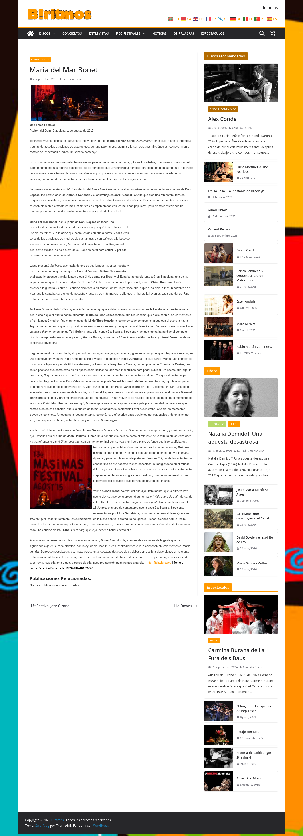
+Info (148, 562)
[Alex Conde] (241, 83)
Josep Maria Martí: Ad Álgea (252, 492)
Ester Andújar (246, 301)
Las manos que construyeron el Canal (252, 515)
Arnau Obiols (217, 210)
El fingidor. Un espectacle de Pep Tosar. (255, 708)
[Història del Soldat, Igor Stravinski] (218, 758)
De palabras (184, 33)
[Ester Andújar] (218, 305)
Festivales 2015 (40, 59)
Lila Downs (183, 605)
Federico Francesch (75, 79)
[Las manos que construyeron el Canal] (218, 519)
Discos (44, 33)
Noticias (159, 33)
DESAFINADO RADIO (79, 568)
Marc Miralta (246, 324)
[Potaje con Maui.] (218, 735)
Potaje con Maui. (248, 732)
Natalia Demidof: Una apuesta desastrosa (235, 437)
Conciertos (72, 33)
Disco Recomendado (223, 109)
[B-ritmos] (30, 33)
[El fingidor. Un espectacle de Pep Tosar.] (218, 711)
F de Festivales (128, 33)
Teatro (214, 640)
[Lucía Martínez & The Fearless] (218, 172)
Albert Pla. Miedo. (249, 778)
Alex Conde (222, 118)
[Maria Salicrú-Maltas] (218, 566)
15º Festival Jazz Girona (49, 605)
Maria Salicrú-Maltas (251, 563)
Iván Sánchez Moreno (250, 450)
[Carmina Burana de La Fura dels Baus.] (241, 614)
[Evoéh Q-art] (218, 253)
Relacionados (162, 562)
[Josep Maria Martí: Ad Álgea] (218, 495)
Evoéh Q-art (245, 250)
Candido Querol (242, 128)
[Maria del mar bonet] (69, 87)
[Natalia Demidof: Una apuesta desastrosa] (241, 397)
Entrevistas (99, 33)
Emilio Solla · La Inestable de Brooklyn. (236, 191)
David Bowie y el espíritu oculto (254, 539)
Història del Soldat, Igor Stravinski (253, 755)
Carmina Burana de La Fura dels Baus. (236, 654)
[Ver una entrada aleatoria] (272, 33)
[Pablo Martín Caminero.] (218, 350)
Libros (234, 424)
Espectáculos (212, 33)
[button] (52, 33)
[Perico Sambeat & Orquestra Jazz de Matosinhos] (218, 279)
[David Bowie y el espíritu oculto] (218, 543)
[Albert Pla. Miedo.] (218, 781)
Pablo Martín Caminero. (254, 346)
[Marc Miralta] (218, 327)
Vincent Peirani (219, 229)
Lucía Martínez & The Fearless (252, 169)
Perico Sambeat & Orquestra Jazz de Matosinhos (249, 275)
